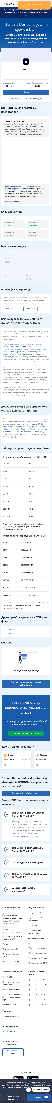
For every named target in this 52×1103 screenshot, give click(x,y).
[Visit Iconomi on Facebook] (7, 1031)
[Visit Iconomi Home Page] (9, 3)
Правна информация (10, 989)
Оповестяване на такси (37, 953)
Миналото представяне (14, 186)
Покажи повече (12, 309)
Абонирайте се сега (13, 1052)
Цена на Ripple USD (36, 990)
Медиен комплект (9, 1004)
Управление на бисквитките (13, 1097)
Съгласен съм (39, 1097)
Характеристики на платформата (35, 931)
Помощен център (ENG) (37, 963)
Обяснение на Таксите (37, 948)
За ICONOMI (7, 977)
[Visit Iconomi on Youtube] (11, 1031)
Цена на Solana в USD (37, 1005)
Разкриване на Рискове (37, 958)
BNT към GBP (8, 629)
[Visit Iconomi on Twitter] (3, 1031)
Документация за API (10, 1016)
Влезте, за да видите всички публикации (26, 683)
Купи (26, 92)
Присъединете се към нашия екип (11, 983)
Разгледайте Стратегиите (26, 793)
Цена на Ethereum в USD (38, 985)
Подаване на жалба (10, 949)
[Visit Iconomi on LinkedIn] (14, 1031)
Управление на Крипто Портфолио (37, 919)
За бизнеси (32, 925)
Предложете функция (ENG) (11, 955)
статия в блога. (33, 362)
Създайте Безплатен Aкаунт (26, 733)
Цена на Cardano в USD (37, 1000)
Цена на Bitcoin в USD (37, 980)
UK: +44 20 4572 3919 (11, 932)
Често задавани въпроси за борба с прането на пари (12, 997)
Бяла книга (30, 309)
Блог (30, 943)
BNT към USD (8, 633)
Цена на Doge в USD (36, 995)
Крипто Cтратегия (19, 346)
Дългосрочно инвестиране (38, 938)
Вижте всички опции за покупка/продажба (26, 98)
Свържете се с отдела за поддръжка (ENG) (12, 937)
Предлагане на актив (10, 961)
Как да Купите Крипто (36, 913)
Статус (5, 944)
